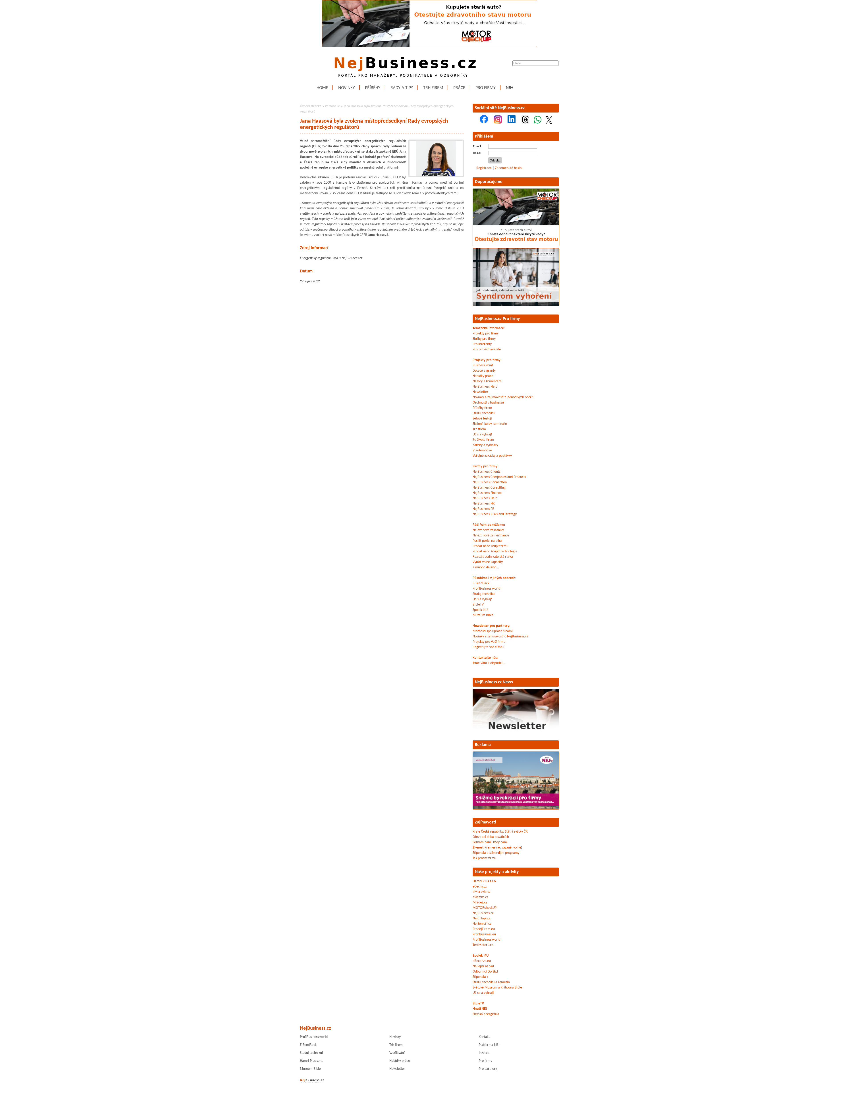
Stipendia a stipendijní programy (496, 853)
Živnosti (478, 847)
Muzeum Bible (483, 615)
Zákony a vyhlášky (485, 445)
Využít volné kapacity (488, 562)
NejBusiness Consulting (489, 487)
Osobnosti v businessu (488, 402)
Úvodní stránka (310, 106)
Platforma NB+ (489, 1045)
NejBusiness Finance (487, 493)
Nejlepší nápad (483, 966)
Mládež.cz (480, 902)
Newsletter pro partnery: (491, 626)
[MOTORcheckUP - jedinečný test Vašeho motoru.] (429, 46)
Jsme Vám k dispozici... (489, 663)
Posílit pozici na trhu (487, 541)
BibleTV (478, 604)
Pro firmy (485, 88)
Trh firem (433, 88)
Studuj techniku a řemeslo (491, 982)
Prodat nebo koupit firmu (490, 546)
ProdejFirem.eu (484, 929)
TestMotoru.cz (483, 945)
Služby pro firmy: (485, 466)
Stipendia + (481, 977)
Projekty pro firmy (485, 333)
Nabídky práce (483, 376)
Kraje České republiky (488, 831)
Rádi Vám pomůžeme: (489, 525)
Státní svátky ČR (516, 831)
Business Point (483, 365)
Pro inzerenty (482, 344)
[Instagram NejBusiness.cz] (497, 122)
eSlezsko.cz (480, 897)
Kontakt (484, 1037)
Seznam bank (482, 842)
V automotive (482, 450)
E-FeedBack (481, 583)
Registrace (484, 168)
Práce (459, 88)
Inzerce (484, 1053)
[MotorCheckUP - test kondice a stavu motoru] (516, 245)
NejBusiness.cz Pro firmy (497, 319)
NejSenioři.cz (482, 924)
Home (322, 88)
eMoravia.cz (481, 892)
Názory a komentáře (487, 381)
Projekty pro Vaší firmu (489, 642)
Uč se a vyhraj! (483, 993)
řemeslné (493, 847)
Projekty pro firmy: (487, 360)
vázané (507, 847)
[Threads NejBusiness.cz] (525, 122)
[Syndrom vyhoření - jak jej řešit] (516, 305)
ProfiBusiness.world (486, 588)
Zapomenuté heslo (508, 168)
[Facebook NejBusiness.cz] (484, 122)
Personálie (332, 106)
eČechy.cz (480, 886)
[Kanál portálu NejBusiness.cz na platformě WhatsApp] (538, 122)
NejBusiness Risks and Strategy (495, 514)
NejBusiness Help (485, 386)
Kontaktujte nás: (485, 658)
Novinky (346, 88)
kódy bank (500, 842)
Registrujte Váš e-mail (488, 647)
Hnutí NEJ (480, 1009)
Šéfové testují (482, 418)
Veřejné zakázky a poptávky (492, 456)
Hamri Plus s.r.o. (485, 881)
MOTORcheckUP (484, 908)
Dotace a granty (484, 371)
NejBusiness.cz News (494, 682)
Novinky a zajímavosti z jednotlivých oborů (503, 397)
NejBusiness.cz (483, 913)
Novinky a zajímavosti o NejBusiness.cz (500, 636)
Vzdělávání (397, 1053)
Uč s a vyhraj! (482, 434)
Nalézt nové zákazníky (488, 530)
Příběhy (372, 88)
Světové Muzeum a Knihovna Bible (497, 987)
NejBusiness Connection (490, 482)
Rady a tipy (401, 88)
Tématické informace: (489, 328)
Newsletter (480, 392)
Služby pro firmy (484, 339)
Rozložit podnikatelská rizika (493, 557)
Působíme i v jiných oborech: (494, 578)
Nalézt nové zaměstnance (491, 535)
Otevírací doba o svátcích (491, 837)
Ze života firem (483, 440)
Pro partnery (488, 1069)
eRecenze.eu (482, 961)
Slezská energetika (486, 1014)
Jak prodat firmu (484, 858)
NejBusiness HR (484, 503)
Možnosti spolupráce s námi (493, 631)
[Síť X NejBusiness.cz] (548, 122)
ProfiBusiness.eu (484, 934)
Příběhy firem (482, 408)
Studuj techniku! (311, 1053)
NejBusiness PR (483, 509)
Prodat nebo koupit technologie (495, 551)
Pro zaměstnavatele (487, 349)
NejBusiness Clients (486, 472)
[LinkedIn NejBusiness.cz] (511, 122)
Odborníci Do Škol (485, 971)
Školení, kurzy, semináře (490, 424)
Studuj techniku (484, 413)
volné (517, 847)
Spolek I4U (480, 610)
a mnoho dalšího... (486, 567)
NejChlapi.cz (481, 918)
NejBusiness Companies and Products (499, 477)
